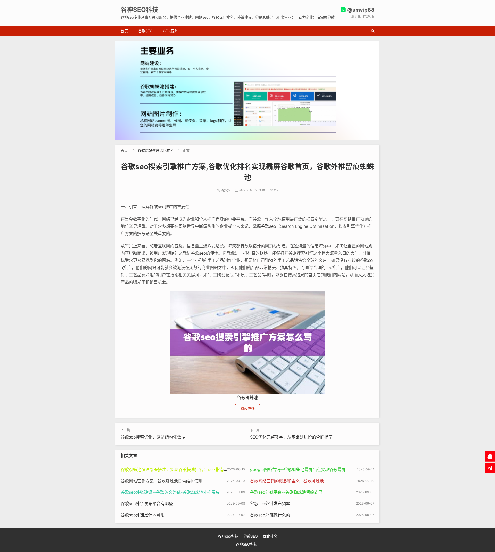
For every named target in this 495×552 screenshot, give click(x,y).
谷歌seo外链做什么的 (270, 514)
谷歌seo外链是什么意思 (143, 514)
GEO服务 (170, 31)
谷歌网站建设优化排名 (156, 150)
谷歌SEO (145, 31)
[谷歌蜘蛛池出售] (247, 342)
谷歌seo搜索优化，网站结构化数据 (153, 437)
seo (202, 253)
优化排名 (270, 536)
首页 (124, 31)
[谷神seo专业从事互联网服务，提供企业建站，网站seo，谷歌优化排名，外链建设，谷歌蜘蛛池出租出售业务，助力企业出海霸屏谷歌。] (248, 90)
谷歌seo (157, 206)
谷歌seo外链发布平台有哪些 (147, 503)
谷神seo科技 (228, 536)
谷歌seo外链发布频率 (270, 503)
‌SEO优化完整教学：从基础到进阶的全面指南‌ (291, 437)
